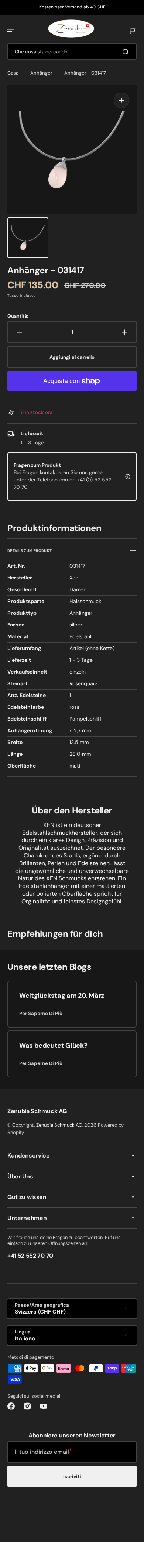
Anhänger (41, 73)
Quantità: (17, 316)
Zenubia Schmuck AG (59, 1125)
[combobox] (72, 51)
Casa (12, 73)
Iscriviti (72, 1476)
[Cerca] (127, 52)
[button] (10, 30)
